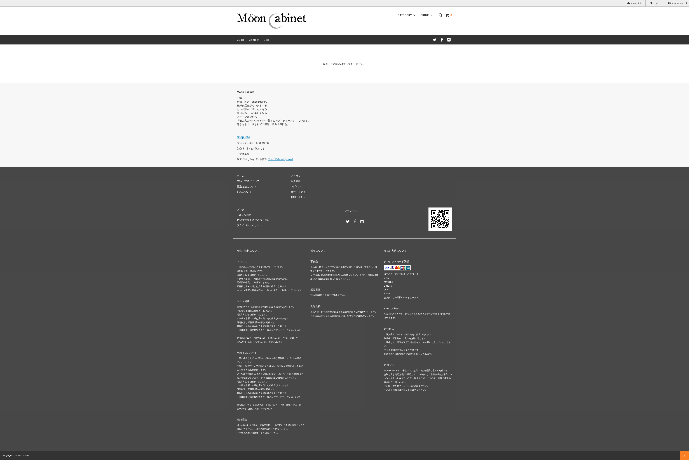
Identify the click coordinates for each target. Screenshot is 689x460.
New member (678, 3)
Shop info (243, 137)
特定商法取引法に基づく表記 (253, 219)
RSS (239, 214)
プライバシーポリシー (249, 225)
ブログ (240, 209)
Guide (241, 39)
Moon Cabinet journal (280, 159)
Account (634, 3)
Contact (254, 39)
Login (656, 3)
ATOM (247, 214)
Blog (267, 39)
